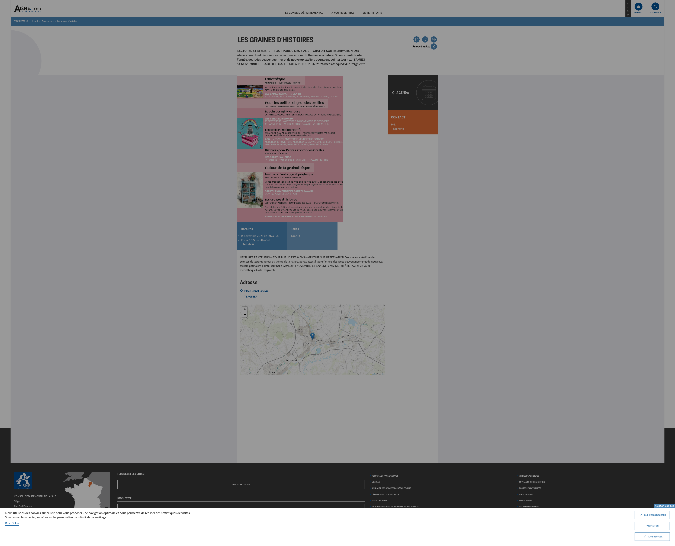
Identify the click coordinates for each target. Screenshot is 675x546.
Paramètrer (652, 525)
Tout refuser (653, 536)
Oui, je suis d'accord (653, 514)
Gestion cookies (664, 506)
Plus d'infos (12, 523)
